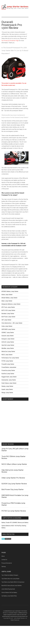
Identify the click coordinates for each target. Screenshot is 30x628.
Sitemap (4, 566)
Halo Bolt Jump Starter (8, 345)
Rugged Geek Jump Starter (9, 377)
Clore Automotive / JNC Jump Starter (12, 323)
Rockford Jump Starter (8, 373)
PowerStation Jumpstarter (9, 367)
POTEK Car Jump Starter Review (14, 511)
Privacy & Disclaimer (7, 563)
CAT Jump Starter (6, 320)
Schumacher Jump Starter (9, 380)
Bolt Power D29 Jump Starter (13, 489)
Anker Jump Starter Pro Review (13, 478)
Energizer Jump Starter (8, 339)
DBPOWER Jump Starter (8, 329)
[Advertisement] (15, 422)
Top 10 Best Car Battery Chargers (10, 575)
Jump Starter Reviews (15, 7)
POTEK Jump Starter (7, 361)
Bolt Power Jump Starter (8, 316)
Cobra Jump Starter (7, 326)
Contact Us (4, 559)
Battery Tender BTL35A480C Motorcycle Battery (15, 522)
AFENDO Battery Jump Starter (10, 291)
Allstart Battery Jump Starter (9, 298)
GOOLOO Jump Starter (8, 342)
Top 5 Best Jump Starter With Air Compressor (13, 582)
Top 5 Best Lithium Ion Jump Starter (10, 578)
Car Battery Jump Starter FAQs (9, 596)
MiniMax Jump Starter (8, 348)
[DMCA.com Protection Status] (6, 539)
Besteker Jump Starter (8, 313)
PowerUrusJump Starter (8, 370)
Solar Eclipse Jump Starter (9, 383)
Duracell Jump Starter (8, 335)
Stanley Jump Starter (7, 386)
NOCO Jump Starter (7, 354)
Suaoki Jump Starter (7, 389)
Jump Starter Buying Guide (8, 589)
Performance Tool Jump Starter (10, 358)
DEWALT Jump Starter (8, 332)
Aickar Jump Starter (7, 294)
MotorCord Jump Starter (8, 351)
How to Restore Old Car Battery (9, 592)
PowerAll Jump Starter (8, 364)
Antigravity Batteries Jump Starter (11, 304)
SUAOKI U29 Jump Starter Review (14, 484)
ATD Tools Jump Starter (8, 307)
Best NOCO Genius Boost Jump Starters (12, 585)
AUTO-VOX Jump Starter (8, 310)
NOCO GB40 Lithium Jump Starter (14, 464)
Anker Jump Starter (7, 301)
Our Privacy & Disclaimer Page (10, 40)
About (3, 556)
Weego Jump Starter (7, 392)
